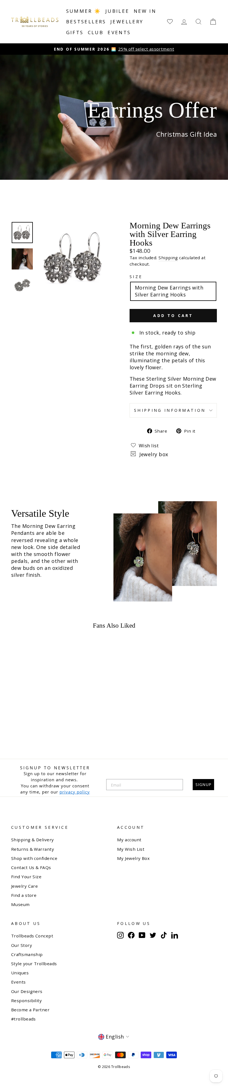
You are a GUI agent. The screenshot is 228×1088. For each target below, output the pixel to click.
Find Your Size (26, 876)
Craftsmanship (27, 954)
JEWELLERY (126, 21)
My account (129, 839)
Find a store (23, 895)
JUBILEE (117, 11)
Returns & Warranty (32, 849)
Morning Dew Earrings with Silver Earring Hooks (169, 291)
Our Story (21, 945)
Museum (20, 904)
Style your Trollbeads (34, 963)
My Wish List (130, 849)
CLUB (96, 32)
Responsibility (26, 1000)
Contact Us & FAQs (31, 867)
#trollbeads (23, 1019)
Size (136, 276)
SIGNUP (203, 784)
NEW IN (145, 11)
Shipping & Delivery (32, 839)
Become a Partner (30, 1009)
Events (119, 32)
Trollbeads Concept (32, 936)
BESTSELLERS (86, 21)
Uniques (20, 972)
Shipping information (169, 410)
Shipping (168, 257)
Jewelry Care (24, 886)
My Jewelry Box (133, 858)
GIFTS (75, 32)
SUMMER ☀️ (83, 11)
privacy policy (75, 792)
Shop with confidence (34, 858)
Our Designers (27, 991)
